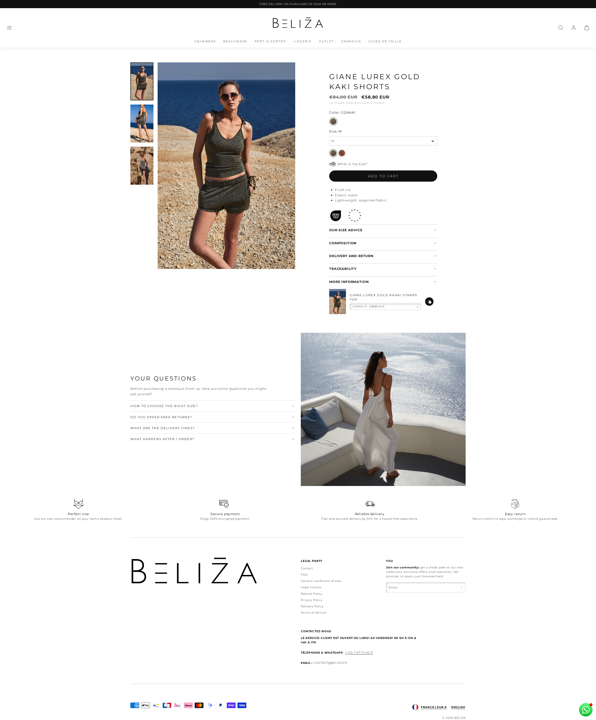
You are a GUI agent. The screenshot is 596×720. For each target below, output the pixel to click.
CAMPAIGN (351, 41)
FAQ (304, 574)
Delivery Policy (312, 606)
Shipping (351, 103)
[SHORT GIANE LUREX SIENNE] (342, 153)
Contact (307, 568)
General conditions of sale (321, 581)
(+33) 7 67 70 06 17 (359, 652)
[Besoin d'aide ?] (586, 710)
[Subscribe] (462, 587)
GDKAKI (333, 121)
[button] (9, 27)
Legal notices (311, 587)
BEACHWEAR (235, 41)
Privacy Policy (311, 600)
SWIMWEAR (205, 41)
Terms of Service (313, 612)
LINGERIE (302, 41)
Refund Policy (311, 593)
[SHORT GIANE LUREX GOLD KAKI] (333, 153)
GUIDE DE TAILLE (385, 41)
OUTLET (326, 41)
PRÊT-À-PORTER (270, 41)
